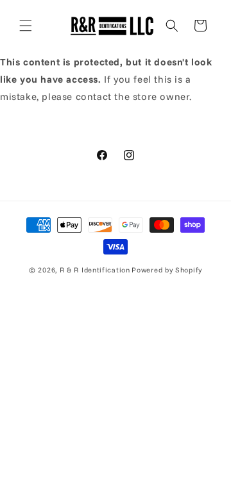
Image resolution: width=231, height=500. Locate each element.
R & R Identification (95, 269)
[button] (26, 26)
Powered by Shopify (167, 269)
